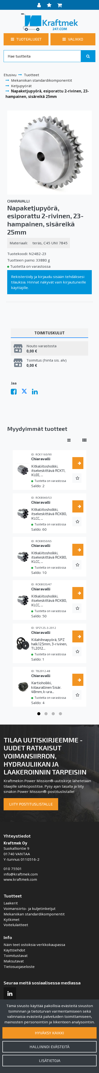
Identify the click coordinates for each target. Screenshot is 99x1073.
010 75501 (13, 868)
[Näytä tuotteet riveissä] (69, 440)
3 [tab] (53, 713)
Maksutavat (14, 961)
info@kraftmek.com (21, 874)
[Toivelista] (50, 5)
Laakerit (11, 903)
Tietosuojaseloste (19, 966)
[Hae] (88, 56)
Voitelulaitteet (16, 924)
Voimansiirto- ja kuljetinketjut (30, 908)
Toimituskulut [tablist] (49, 333)
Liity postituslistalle (31, 804)
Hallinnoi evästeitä (49, 1046)
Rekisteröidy (22, 276)
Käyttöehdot (14, 950)
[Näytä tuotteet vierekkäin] (84, 440)
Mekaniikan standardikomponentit (34, 914)
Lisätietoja (49, 1060)
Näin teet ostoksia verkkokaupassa (34, 944)
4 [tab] (60, 713)
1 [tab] (38, 713)
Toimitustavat (16, 955)
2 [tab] (45, 713)
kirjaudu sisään (51, 276)
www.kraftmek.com (20, 879)
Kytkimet (11, 919)
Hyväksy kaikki (49, 1032)
